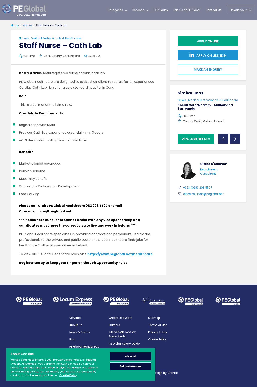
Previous (223, 139)
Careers (114, 325)
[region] (80, 364)
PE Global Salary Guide (124, 344)
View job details (196, 139)
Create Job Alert (120, 318)
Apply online (208, 41)
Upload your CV (240, 10)
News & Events (79, 332)
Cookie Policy (157, 339)
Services (138, 10)
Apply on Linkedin (211, 55)
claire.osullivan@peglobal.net (203, 194)
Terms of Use (157, 325)
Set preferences (131, 366)
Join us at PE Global (186, 10)
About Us (75, 325)
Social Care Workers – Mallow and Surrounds (205, 107)
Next (235, 139)
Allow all (130, 356)
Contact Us (213, 10)
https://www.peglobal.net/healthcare (119, 254)
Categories (115, 10)
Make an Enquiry (208, 69)
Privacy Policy (157, 332)
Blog (72, 339)
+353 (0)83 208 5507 (197, 188)
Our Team (160, 10)
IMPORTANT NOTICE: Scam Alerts (122, 334)
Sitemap (154, 318)
